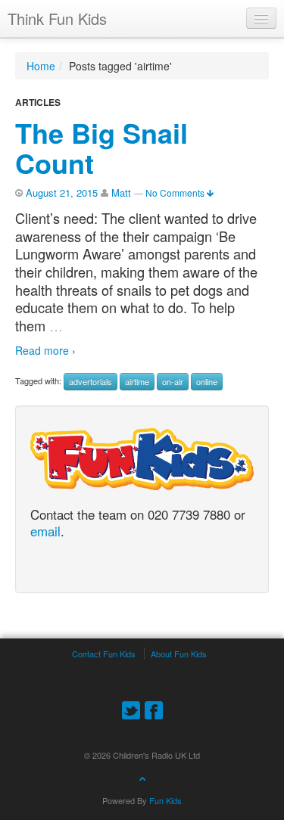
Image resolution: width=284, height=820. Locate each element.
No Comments (176, 192)
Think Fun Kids (57, 19)
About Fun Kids (179, 654)
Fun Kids (165, 800)
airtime (137, 381)
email (45, 531)
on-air (172, 381)
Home (41, 65)
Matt (121, 192)
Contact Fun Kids (104, 654)
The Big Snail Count (101, 147)
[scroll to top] (142, 778)
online (206, 381)
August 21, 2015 (62, 192)
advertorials (90, 381)
